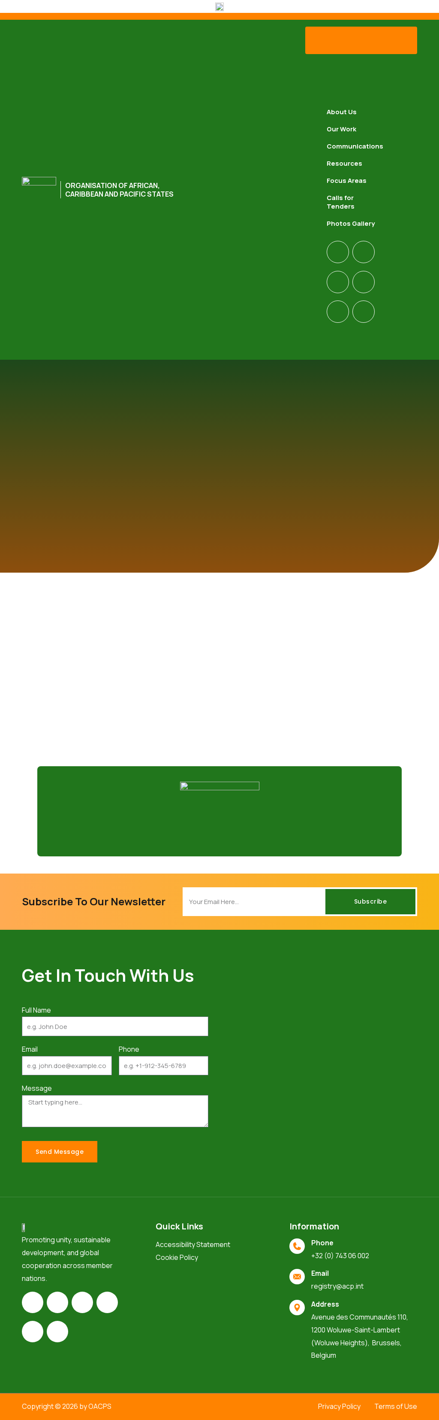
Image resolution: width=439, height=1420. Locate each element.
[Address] (297, 1307)
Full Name (36, 1010)
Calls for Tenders (341, 202)
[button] (361, 41)
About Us (342, 111)
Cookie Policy (177, 1257)
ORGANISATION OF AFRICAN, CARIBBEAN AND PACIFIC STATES (119, 190)
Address (325, 1304)
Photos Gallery (351, 223)
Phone (129, 1049)
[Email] (297, 1276)
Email (30, 1049)
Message (37, 1088)
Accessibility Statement (193, 1244)
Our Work (341, 129)
